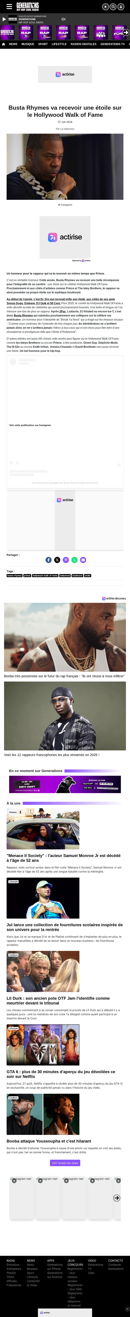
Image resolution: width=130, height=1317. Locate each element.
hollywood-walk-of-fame (45, 575)
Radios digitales (83, 44)
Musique (27, 44)
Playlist (11, 1272)
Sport (43, 44)
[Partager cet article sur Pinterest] (65, 561)
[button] (22, 1198)
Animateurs (14, 1268)
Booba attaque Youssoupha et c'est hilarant (49, 1141)
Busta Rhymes (23, 315)
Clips (91, 1272)
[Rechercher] (113, 6)
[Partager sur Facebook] (48, 561)
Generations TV (113, 44)
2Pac (62, 311)
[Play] (5, 19)
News (13, 44)
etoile (87, 575)
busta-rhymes (14, 575)
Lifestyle (59, 44)
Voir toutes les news (65, 1163)
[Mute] (63, 19)
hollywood (65, 575)
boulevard (77, 575)
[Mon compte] (120, 6)
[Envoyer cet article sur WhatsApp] (74, 561)
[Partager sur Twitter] (56, 561)
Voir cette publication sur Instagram (30, 425)
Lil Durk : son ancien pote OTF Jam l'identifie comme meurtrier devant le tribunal (58, 1000)
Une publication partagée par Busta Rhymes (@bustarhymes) (65, 482)
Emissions (13, 1264)
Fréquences (14, 1285)
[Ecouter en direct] (105, 6)
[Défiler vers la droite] (116, 1198)
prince (27, 575)
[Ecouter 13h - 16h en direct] (65, 784)
